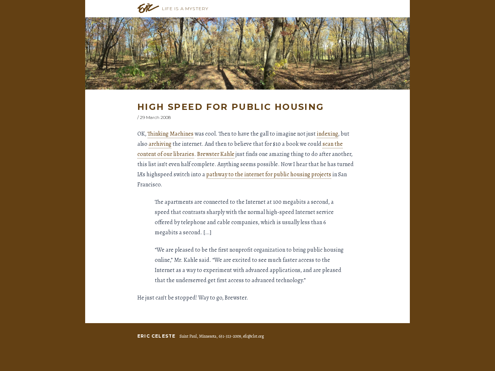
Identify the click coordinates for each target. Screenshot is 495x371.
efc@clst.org (253, 336)
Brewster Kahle (215, 154)
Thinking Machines (170, 134)
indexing (327, 134)
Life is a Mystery (185, 8)
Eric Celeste (156, 336)
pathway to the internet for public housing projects (268, 174)
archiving (160, 144)
